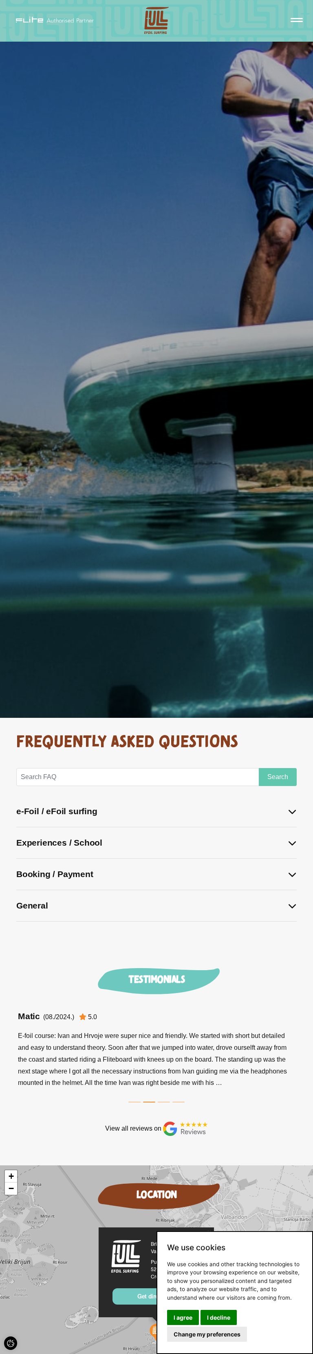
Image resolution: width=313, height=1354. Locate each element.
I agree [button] (183, 1317)
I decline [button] (218, 1317)
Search (277, 776)
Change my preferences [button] (207, 1334)
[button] (11, 1176)
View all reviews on (134, 1128)
